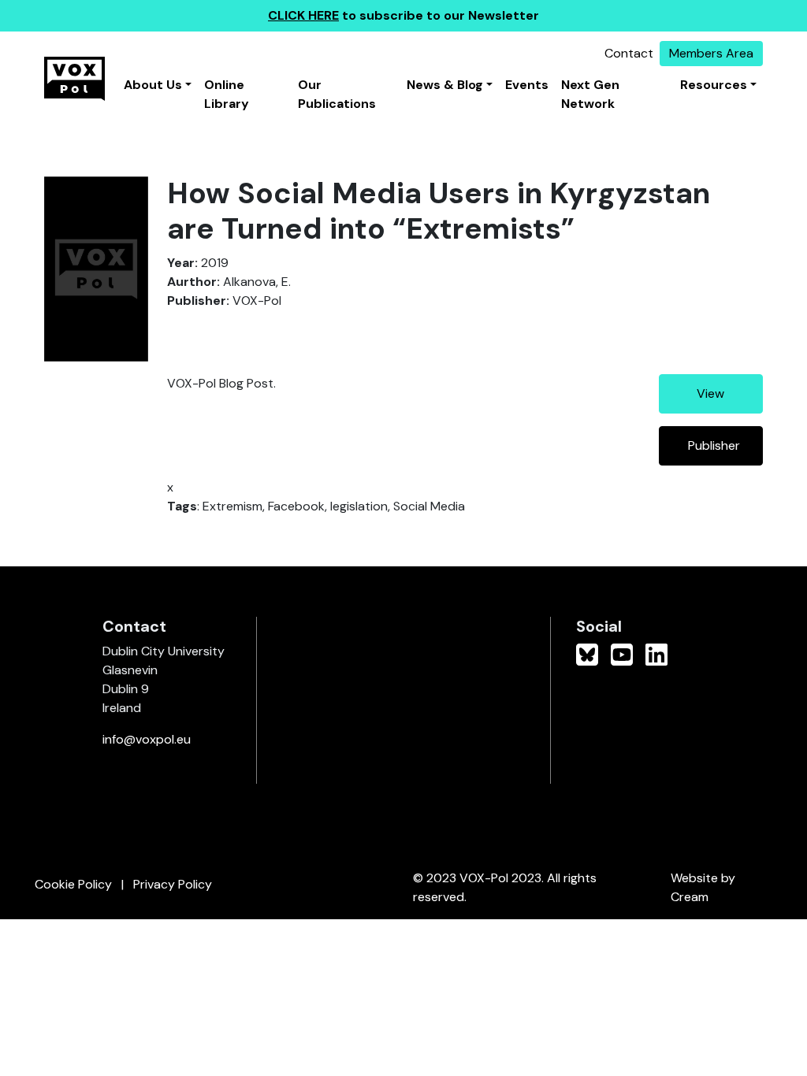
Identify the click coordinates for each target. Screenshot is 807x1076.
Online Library (226, 94)
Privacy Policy (172, 884)
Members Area (711, 53)
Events (527, 84)
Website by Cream (703, 887)
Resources (713, 84)
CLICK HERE (303, 15)
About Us (153, 84)
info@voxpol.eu (146, 739)
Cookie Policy (73, 884)
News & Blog (445, 84)
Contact (628, 53)
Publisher (714, 445)
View (710, 393)
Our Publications (337, 94)
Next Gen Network (590, 94)
